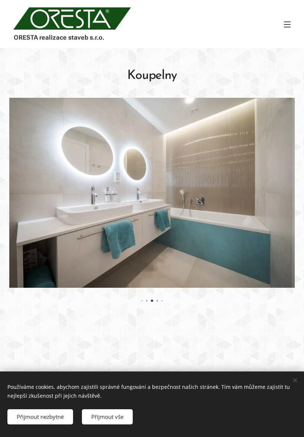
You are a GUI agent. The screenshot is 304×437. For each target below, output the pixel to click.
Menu (287, 24)
